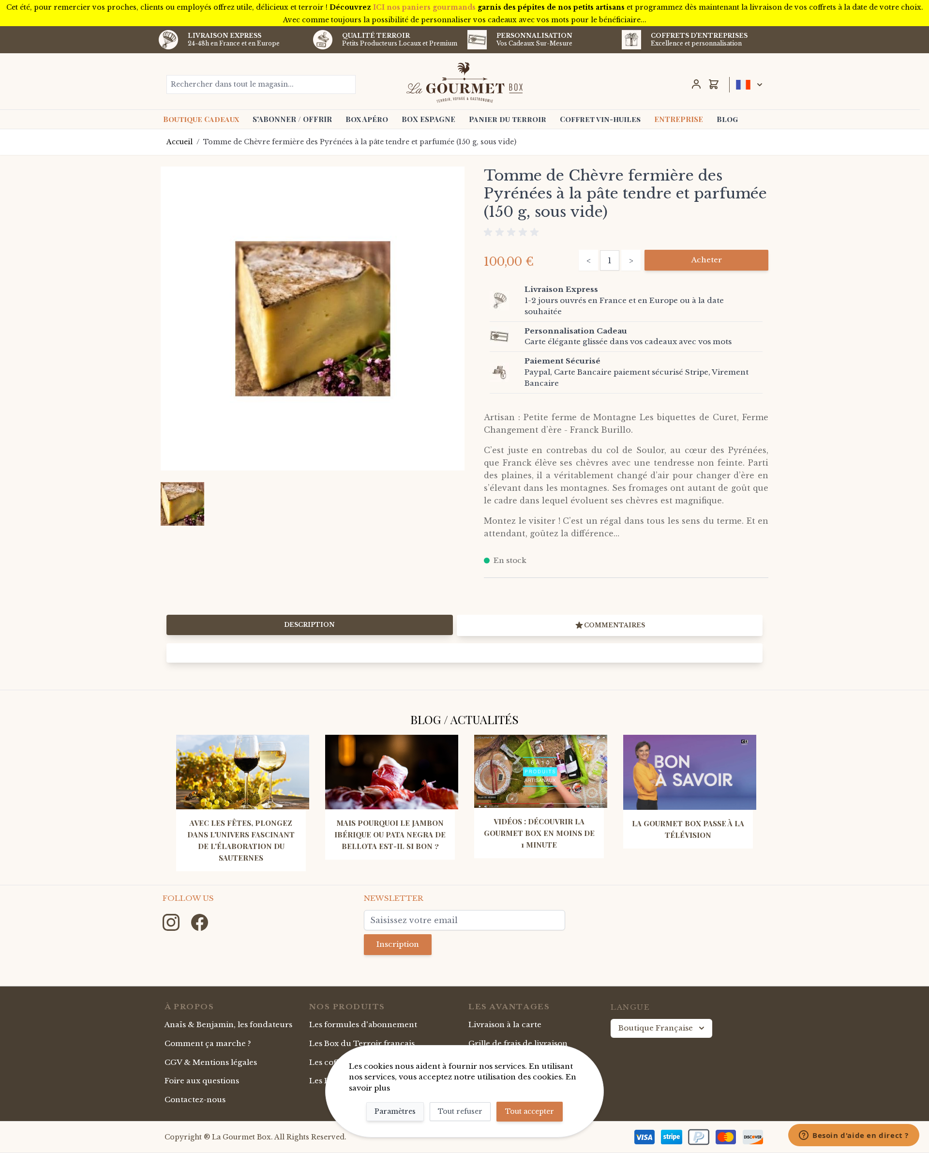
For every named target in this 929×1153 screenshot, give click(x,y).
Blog (727, 119)
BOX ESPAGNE (428, 119)
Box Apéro (366, 119)
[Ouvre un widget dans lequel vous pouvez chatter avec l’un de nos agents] (853, 1136)
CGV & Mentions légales (211, 1062)
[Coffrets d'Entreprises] (631, 39)
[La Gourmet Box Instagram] (172, 921)
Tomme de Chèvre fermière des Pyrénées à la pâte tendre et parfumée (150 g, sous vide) (359, 141)
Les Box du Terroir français (362, 1043)
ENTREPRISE (678, 119)
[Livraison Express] (505, 300)
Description (309, 624)
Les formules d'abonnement (363, 1024)
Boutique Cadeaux (201, 119)
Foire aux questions (202, 1080)
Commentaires (614, 625)
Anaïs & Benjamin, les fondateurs (228, 1024)
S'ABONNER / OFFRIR (292, 119)
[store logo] (464, 82)
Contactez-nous (195, 1099)
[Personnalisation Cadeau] (505, 336)
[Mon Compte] (696, 84)
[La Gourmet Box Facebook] (199, 921)
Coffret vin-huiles (600, 119)
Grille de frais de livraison (518, 1043)
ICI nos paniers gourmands (424, 7)
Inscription (397, 944)
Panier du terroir (507, 119)
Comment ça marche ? (208, 1043)
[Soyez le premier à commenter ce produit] (626, 232)
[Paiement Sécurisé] (505, 372)
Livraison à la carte (504, 1024)
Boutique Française (655, 1027)
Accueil (179, 141)
